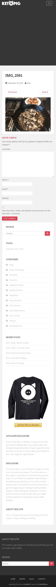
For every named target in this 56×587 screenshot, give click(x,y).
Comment (6, 149)
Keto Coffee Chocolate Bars (18, 348)
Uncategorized (15, 326)
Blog (11, 264)
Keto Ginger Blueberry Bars (17, 343)
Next (44, 92)
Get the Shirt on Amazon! (28, 425)
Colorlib (27, 584)
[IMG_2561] (28, 114)
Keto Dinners (14, 305)
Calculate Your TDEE (14, 249)
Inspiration (13, 295)
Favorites (13, 280)
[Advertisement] (28, 36)
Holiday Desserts (16, 285)
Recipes (12, 320)
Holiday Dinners (16, 290)
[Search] (47, 233)
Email (5, 189)
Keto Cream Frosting (15, 363)
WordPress (43, 584)
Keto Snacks (14, 315)
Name (5, 180)
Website (5, 198)
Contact (41, 579)
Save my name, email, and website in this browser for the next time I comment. (26, 212)
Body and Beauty (16, 270)
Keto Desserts (15, 300)
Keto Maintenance (17, 310)
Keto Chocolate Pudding (16, 358)
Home (13, 579)
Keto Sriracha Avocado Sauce (18, 353)
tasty (29, 83)
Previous (13, 92)
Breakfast (13, 275)
